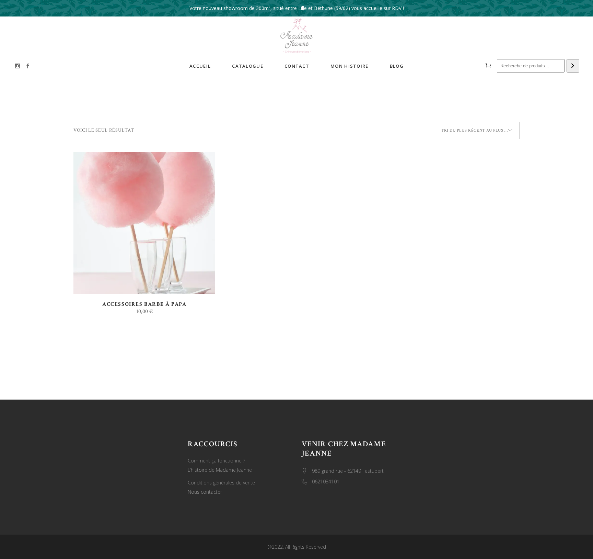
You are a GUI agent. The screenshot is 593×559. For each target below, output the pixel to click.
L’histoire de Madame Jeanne (220, 470)
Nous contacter (205, 492)
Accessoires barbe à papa (144, 304)
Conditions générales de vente (221, 482)
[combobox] (477, 130)
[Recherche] (573, 66)
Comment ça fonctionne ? (216, 460)
